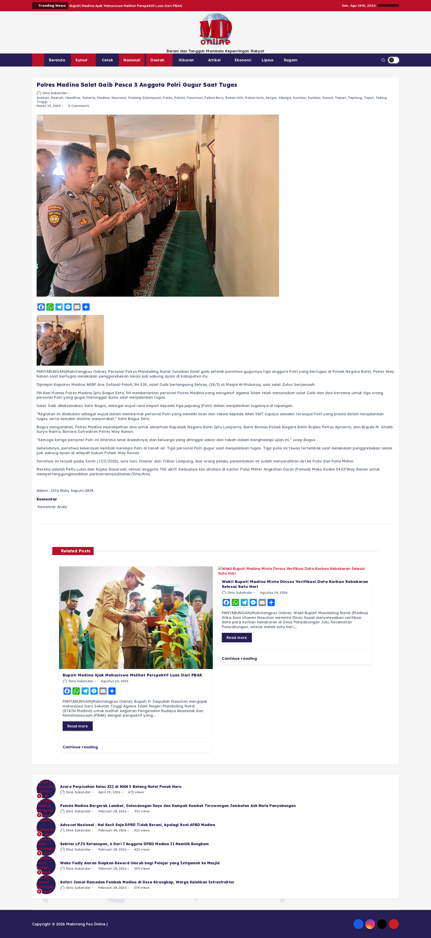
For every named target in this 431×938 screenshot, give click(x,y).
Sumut (81, 60)
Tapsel (340, 98)
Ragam (290, 60)
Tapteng (355, 98)
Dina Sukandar (54, 93)
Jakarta (88, 98)
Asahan (43, 98)
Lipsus (267, 60)
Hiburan (186, 60)
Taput (369, 98)
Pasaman (195, 98)
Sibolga (285, 98)
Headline (72, 98)
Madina (103, 98)
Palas (167, 98)
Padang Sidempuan (144, 98)
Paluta (179, 98)
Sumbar (299, 98)
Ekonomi (243, 60)
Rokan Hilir (234, 98)
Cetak (107, 60)
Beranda (57, 60)
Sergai (271, 98)
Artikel (214, 60)
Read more (77, 726)
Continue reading (81, 747)
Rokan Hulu (254, 98)
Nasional (131, 60)
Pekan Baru (214, 98)
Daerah (157, 60)
